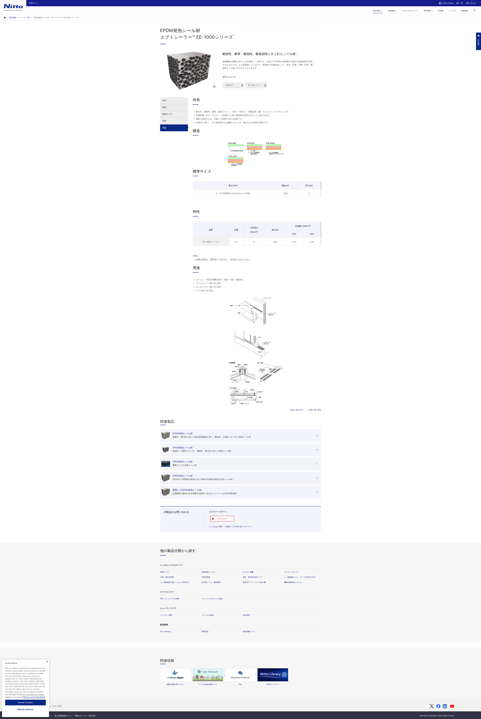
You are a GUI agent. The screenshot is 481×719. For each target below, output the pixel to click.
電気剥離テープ (249, 631)
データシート (254, 85)
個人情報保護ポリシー (63, 716)
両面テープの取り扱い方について (239, 526)
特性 (164, 121)
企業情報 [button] (391, 11)
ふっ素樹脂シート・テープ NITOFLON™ (300, 577)
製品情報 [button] (376, 11)
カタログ (229, 85)
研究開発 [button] (427, 11)
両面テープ (164, 572)
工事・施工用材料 (167, 577)
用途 (164, 127)
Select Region (448, 3)
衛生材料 (246, 615)
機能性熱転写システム (293, 582)
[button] (474, 10)
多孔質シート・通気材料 (211, 582)
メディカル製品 (207, 615)
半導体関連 (205, 577)
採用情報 (464, 11)
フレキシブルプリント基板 (211, 599)
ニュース (452, 11)
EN (462, 3)
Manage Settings (25, 709)
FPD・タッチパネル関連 (169, 599)
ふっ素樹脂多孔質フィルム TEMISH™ (174, 582)
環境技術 (204, 631)
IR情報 (440, 11)
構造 (164, 107)
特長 (164, 100)
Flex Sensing (165, 631)
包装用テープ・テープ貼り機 (254, 582)
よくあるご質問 (216, 526)
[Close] (47, 661)
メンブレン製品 (166, 615)
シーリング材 (24, 18)
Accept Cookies (25, 702)
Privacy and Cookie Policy (34, 697)
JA (457, 3)
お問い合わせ (470, 3)
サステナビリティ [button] (409, 11)
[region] (25, 688)
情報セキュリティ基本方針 (85, 716)
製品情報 (12, 18)
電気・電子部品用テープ (252, 577)
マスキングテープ (291, 572)
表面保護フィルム (208, 572)
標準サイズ (167, 114)
